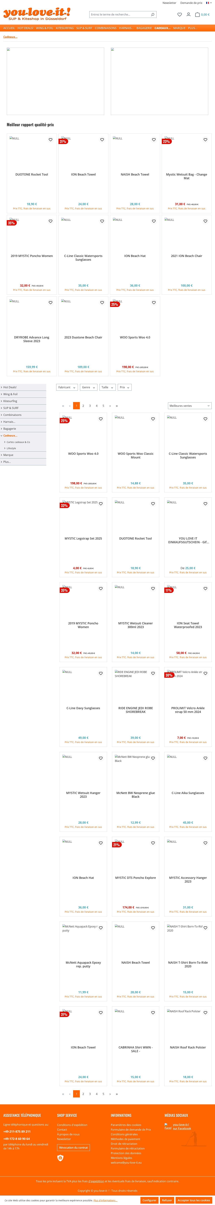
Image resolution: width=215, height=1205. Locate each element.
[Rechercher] (153, 14)
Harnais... (9, 422)
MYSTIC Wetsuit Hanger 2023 (83, 794)
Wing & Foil (10, 394)
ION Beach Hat (135, 256)
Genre (86, 387)
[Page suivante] (110, 405)
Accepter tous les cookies (194, 1200)
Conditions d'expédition (72, 1125)
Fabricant (64, 387)
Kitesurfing (10, 401)
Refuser (167, 1200)
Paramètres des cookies (126, 1125)
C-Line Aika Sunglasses (188, 793)
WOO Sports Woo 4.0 (135, 337)
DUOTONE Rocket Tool (31, 174)
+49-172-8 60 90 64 (16, 1139)
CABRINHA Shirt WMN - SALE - (136, 1049)
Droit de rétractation (124, 1144)
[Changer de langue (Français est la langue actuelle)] (209, 3)
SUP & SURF (10, 408)
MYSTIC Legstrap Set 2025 (83, 538)
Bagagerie (9, 429)
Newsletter (169, 3)
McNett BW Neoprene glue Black (135, 794)
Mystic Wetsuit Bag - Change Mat (186, 176)
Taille (105, 387)
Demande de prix (191, 3)
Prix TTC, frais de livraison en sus (31, 208)
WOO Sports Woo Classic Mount (136, 455)
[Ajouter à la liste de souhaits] (50, 139)
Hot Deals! (9, 387)
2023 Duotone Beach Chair (83, 337)
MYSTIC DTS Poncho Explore (135, 878)
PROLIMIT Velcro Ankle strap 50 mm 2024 (188, 710)
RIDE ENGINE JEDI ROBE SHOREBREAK (135, 710)
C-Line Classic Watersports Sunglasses (83, 257)
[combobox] (119, 14)
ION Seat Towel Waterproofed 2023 (188, 625)
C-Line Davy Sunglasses (83, 708)
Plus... (7, 462)
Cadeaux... (10, 435)
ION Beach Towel (83, 174)
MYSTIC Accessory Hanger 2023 (188, 879)
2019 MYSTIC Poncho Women (32, 256)
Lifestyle (11, 448)
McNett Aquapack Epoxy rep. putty (83, 964)
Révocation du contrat (73, 1147)
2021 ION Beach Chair (186, 256)
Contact (62, 1129)
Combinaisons (12, 415)
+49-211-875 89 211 (17, 1131)
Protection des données (126, 1153)
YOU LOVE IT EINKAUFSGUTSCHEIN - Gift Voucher (188, 540)
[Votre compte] (188, 13)
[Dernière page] (116, 405)
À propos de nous (68, 1134)
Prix (122, 387)
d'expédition (96, 1181)
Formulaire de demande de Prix (131, 1129)
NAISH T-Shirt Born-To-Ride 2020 (188, 964)
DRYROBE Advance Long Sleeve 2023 (31, 339)
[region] (107, 249)
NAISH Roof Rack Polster (188, 1047)
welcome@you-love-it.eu (126, 1162)
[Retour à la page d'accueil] (37, 14)
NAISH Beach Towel (135, 174)
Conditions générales (124, 1134)
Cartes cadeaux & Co (18, 442)
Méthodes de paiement (125, 1139)
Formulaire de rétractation (128, 1148)
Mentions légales (121, 1158)
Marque (8, 455)
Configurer (149, 1200)
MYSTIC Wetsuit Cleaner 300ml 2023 (135, 625)
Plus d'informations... (105, 1200)
